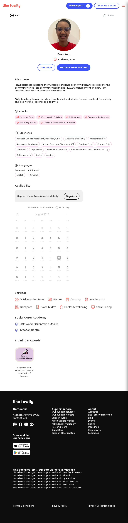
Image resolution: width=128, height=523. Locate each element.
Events (91, 420)
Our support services (63, 411)
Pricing (91, 424)
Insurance (93, 426)
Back (17, 15)
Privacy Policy (59, 506)
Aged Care (58, 430)
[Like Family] (11, 6)
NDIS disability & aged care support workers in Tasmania (43, 484)
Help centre (94, 430)
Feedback (93, 433)
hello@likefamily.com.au (26, 414)
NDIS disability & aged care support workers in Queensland (44, 478)
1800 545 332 (20, 417)
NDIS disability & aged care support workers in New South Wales (47, 472)
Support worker (60, 417)
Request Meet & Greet (74, 67)
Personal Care (59, 426)
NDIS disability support (64, 424)
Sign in (70, 196)
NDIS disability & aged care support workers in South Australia (46, 481)
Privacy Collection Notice (101, 506)
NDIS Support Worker (63, 420)
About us (93, 411)
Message (46, 67)
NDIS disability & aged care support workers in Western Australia (47, 487)
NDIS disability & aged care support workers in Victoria (42, 475)
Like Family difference (100, 414)
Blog (90, 417)
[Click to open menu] (123, 5)
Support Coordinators (63, 433)
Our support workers (63, 414)
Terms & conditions (23, 506)
